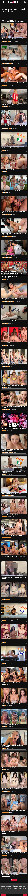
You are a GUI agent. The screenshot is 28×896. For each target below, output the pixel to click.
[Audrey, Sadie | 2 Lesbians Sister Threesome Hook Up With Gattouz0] (14, 117)
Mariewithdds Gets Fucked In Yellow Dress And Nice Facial (14, 385)
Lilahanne (3, 642)
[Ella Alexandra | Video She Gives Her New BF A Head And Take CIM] (14, 398)
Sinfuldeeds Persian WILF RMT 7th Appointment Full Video (14, 577)
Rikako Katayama (10, 301)
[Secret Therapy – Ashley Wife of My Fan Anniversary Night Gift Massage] (14, 312)
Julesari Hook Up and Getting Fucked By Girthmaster (12, 535)
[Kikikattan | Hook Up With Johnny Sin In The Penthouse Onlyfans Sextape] (14, 844)
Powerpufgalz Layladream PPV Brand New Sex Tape (12, 598)
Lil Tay (6, 192)
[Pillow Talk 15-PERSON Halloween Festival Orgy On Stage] (14, 420)
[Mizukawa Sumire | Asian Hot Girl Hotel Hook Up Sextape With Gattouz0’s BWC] (14, 30)
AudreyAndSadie (5, 128)
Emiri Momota (4, 41)
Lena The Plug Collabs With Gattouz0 (9, 255)
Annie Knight (4, 214)
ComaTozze (4, 769)
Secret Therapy (4, 323)
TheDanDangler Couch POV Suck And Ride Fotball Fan (13, 104)
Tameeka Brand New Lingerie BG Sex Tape (10, 831)
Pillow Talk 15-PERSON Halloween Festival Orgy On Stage (14, 428)
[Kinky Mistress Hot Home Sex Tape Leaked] (14, 866)
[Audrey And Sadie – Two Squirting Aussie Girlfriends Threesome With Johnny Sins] (14, 441)
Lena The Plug (4, 85)
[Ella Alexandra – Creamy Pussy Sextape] (14, 506)
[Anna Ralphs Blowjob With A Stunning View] (14, 716)
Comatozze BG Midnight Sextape (8, 767)
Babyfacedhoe (4, 855)
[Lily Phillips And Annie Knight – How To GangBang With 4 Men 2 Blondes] (14, 203)
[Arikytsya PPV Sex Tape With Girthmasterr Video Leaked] (14, 547)
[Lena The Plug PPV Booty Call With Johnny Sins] (14, 485)
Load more (13, 879)
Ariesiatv (3, 812)
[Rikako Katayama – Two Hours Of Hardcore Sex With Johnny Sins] (14, 290)
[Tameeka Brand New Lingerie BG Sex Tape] (14, 823)
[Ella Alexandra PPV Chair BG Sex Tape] (14, 356)
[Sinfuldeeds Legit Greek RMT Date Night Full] (14, 610)
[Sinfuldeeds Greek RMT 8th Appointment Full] (14, 653)
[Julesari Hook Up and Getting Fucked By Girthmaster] (14, 527)
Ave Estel (3, 345)
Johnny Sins (4, 236)
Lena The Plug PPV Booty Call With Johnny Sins (11, 493)
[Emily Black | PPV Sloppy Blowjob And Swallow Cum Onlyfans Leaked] (14, 737)
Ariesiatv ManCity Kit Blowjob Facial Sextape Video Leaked (14, 810)
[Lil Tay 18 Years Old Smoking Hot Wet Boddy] (14, 182)
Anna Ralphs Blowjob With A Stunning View (11, 724)
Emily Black (4, 684)
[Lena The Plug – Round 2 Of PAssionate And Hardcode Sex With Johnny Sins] (14, 225)
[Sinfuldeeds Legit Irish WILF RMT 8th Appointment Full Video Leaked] (14, 463)
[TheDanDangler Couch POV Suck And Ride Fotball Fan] (14, 96)
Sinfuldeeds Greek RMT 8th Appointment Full (11, 662)
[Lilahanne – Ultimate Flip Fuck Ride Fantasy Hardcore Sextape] (14, 631)
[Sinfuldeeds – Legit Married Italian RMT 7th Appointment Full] (14, 139)
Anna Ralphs (4, 726)
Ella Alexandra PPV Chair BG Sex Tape (9, 364)
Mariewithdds (4, 387)
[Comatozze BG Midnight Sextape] (14, 759)
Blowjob (7, 812)
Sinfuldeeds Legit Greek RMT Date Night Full (11, 619)
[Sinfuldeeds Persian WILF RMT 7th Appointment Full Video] (14, 568)
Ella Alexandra (7, 366)
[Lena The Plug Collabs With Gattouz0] (14, 247)
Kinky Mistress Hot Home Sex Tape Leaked (10, 874)
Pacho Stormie (10, 63)
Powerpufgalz (7, 599)
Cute (3, 171)
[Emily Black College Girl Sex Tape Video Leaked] (14, 674)
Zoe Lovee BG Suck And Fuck (8, 169)
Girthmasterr (4, 537)
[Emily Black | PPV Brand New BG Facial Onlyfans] (14, 695)
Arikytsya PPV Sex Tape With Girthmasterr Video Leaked (13, 556)
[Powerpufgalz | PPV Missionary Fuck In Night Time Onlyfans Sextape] (14, 780)
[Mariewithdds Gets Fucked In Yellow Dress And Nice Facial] (14, 377)
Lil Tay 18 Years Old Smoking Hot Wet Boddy (11, 190)
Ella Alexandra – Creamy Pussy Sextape (10, 514)
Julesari (9, 537)
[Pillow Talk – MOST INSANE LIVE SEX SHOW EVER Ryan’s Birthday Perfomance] (14, 268)
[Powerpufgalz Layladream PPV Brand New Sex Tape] (14, 589)
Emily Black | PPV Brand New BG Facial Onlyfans (12, 703)
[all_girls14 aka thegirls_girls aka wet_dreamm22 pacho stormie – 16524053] (14, 52)
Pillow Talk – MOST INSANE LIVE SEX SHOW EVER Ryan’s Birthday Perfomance (12, 277)
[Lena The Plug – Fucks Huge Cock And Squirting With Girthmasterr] (14, 74)
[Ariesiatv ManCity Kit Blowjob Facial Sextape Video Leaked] (14, 802)
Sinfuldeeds (4, 150)
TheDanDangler (4, 106)
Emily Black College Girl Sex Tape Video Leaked (11, 682)
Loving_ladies (4, 63)
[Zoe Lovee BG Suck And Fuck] (14, 161)
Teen (6, 171)
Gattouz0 (9, 41)
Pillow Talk (4, 279)
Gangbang (9, 214)
